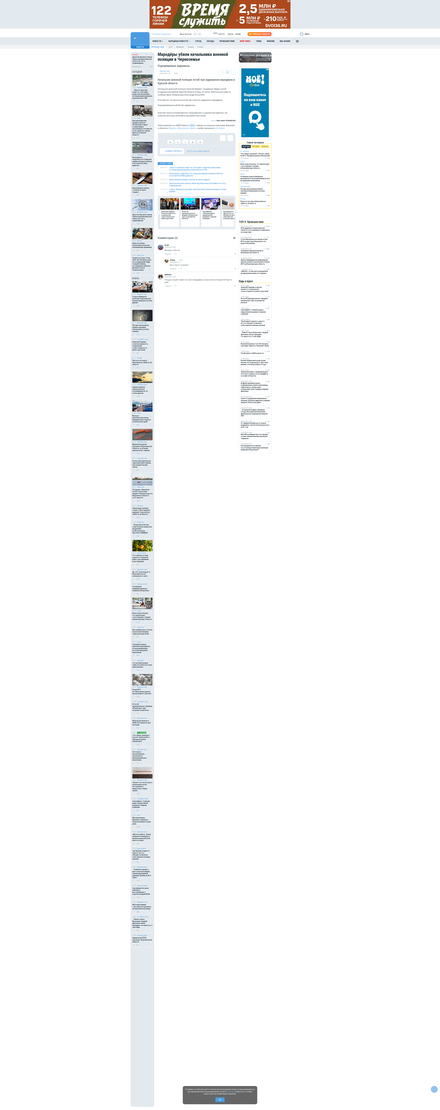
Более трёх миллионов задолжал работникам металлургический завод (141, 464)
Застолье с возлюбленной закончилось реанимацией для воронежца (139, 756)
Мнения (270, 41)
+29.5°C (221, 34)
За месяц (265, 146)
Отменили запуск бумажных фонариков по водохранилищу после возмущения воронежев (141, 648)
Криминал (180, 47)
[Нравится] (163, 139)
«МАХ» (192, 125)
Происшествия (227, 41)
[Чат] (434, 1089)
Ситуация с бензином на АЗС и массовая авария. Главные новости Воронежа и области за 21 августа (142, 494)
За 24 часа (246, 146)
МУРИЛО (168, 275)
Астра (167, 245)
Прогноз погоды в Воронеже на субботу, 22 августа (142, 362)
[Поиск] (305, 41)
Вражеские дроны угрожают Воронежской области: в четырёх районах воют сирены (142, 447)
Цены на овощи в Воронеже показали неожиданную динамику (142, 245)
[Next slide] (235, 212)
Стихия (200, 47)
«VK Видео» (220, 128)
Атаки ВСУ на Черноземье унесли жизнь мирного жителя (141, 691)
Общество (140, 255)
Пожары (191, 47)
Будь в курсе (141, 848)
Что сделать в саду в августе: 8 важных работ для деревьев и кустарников (140, 558)
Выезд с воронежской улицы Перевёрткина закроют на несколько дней (141, 419)
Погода (210, 41)
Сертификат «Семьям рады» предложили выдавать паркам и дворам (141, 804)
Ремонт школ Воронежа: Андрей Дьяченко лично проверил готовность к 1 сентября (142, 923)
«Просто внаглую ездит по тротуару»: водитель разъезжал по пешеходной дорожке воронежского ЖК (142, 94)
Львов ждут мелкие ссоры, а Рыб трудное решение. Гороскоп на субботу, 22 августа (141, 511)
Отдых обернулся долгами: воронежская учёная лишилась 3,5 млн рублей (142, 300)
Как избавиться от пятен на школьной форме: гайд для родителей (142, 632)
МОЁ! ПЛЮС (245, 41)
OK (220, 1099)
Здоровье (140, 660)
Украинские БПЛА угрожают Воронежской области (142, 940)
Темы (258, 41)
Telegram (172, 128)
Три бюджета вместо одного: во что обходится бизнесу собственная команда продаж (141, 855)
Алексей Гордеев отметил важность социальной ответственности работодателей (140, 346)
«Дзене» (193, 128)
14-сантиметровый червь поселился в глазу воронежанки (142, 665)
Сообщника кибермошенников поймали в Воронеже (140, 588)
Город (198, 41)
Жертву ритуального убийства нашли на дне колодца (141, 723)
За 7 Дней (255, 146)
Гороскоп (140, 506)
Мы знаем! (285, 41)
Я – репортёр (142, 733)
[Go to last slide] (158, 212)
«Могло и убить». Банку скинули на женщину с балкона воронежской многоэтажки (141, 837)
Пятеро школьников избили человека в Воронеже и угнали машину (140, 328)
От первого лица (142, 339)
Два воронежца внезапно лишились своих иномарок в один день (141, 821)
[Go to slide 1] (254, 63)
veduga (172, 260)
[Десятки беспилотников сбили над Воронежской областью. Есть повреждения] (142, 60)
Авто (138, 815)
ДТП (171, 47)
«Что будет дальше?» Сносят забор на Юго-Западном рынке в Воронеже (141, 738)
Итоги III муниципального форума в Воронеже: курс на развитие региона (142, 707)
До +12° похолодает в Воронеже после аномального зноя (141, 574)
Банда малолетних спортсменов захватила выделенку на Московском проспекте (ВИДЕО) (142, 529)
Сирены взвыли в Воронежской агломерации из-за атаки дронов (140, 390)
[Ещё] (297, 41)
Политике (230, 1092)
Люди (139, 118)
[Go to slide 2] (255, 63)
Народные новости (178, 41)
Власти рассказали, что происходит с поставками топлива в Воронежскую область (142, 616)
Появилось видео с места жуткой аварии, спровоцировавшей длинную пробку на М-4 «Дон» (141, 873)
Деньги (139, 241)
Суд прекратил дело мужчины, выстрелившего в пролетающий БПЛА (141, 891)
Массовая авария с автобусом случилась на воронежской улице (141, 907)
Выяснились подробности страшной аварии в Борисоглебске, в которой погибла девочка (142, 161)
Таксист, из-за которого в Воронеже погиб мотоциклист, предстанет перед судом (142, 786)
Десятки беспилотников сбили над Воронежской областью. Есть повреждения (142, 218)
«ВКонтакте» (183, 128)
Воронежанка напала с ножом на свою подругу (140, 190)
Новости (157, 41)
